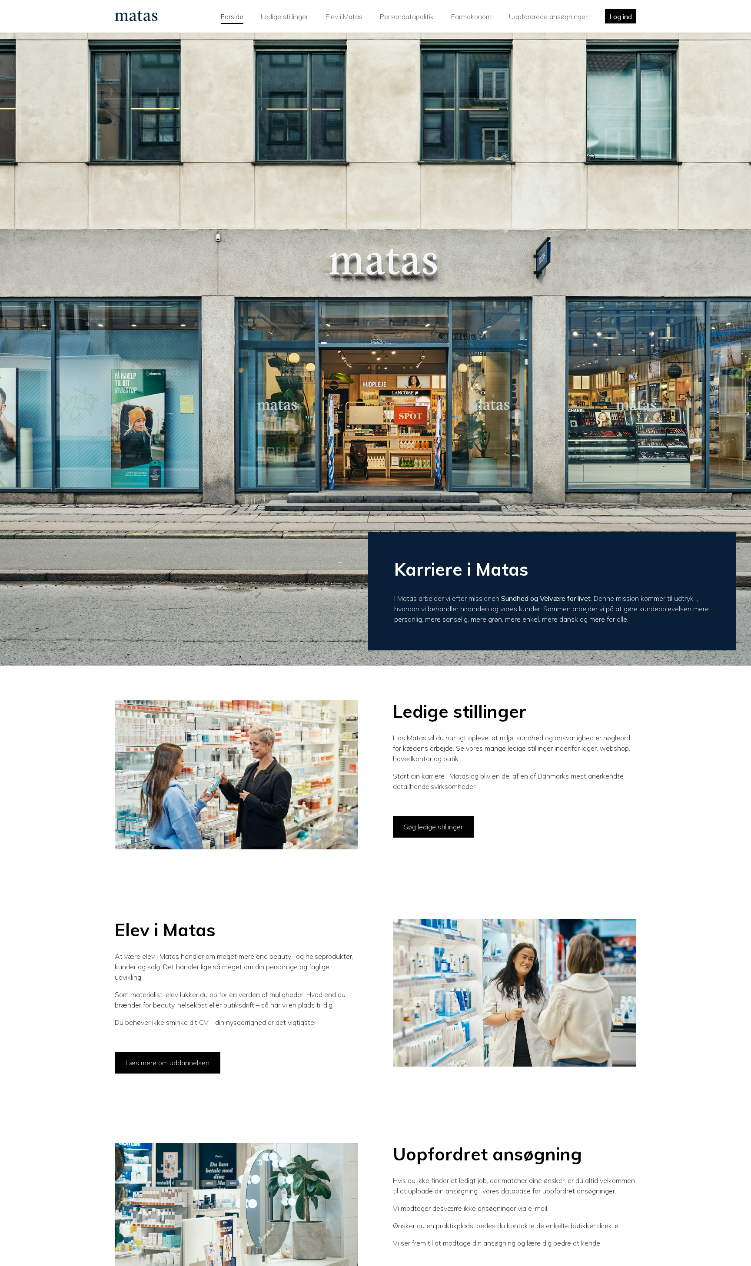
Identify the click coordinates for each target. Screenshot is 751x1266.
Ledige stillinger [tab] (284, 16)
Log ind (620, 16)
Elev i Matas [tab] (344, 16)
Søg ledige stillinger (433, 826)
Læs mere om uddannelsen (167, 1062)
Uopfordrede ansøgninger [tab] (548, 16)
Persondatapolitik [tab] (407, 16)
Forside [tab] (232, 16)
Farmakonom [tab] (471, 16)
